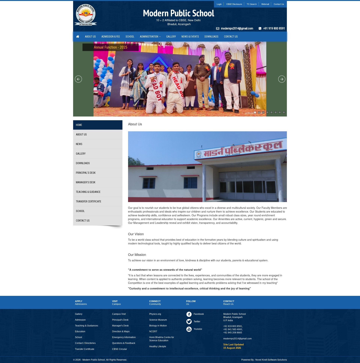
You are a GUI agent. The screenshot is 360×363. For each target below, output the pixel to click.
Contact (228, 302)
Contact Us (279, 3)
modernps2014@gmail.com (237, 28)
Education (80, 331)
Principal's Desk (85, 172)
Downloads (211, 36)
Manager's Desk (85, 182)
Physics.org (155, 314)
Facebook (199, 314)
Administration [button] (149, 36)
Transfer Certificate (88, 201)
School (130, 36)
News (79, 144)
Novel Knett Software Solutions (271, 359)
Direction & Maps (121, 331)
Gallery (171, 36)
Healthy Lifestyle (157, 346)
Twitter (197, 321)
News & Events (190, 36)
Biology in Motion (158, 325)
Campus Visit (119, 314)
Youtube (198, 329)
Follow (191, 302)
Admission (80, 320)
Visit (116, 302)
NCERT (153, 331)
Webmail (265, 3)
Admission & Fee (110, 36)
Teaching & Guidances (86, 325)
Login (219, 3)
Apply (81, 302)
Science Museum (158, 320)
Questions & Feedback (123, 343)
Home (79, 124)
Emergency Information (124, 337)
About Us (90, 36)
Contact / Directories (85, 343)
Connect (155, 302)
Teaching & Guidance (88, 191)
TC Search (252, 3)
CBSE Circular (119, 349)
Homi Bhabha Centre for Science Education (161, 339)
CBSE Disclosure (234, 3)
